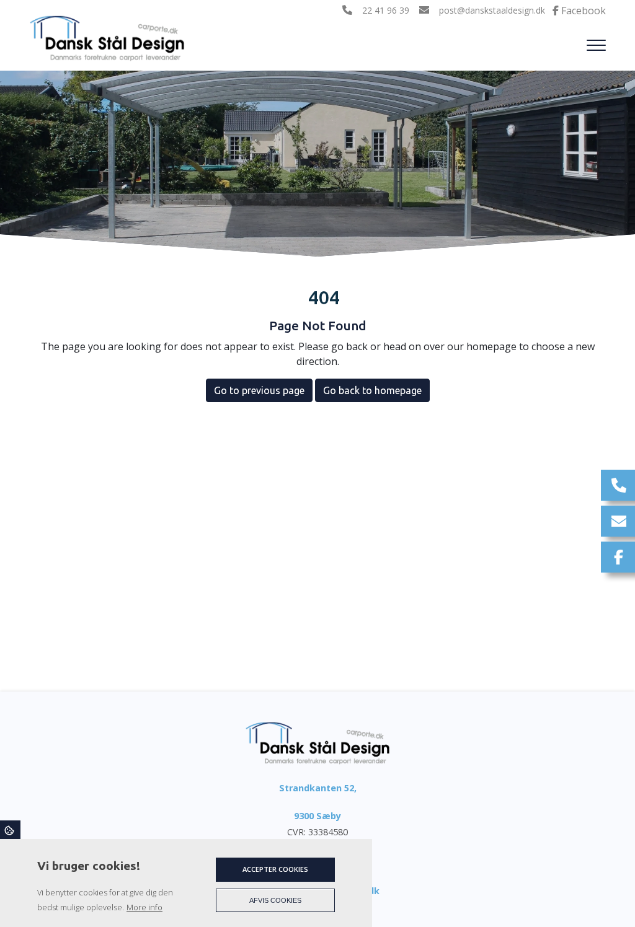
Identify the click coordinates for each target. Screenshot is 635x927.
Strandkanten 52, (318, 788)
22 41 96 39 (385, 10)
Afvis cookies (275, 900)
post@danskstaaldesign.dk (492, 10)
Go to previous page (259, 390)
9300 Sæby (317, 816)
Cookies (10, 829)
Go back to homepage (372, 390)
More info (144, 907)
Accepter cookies (275, 869)
